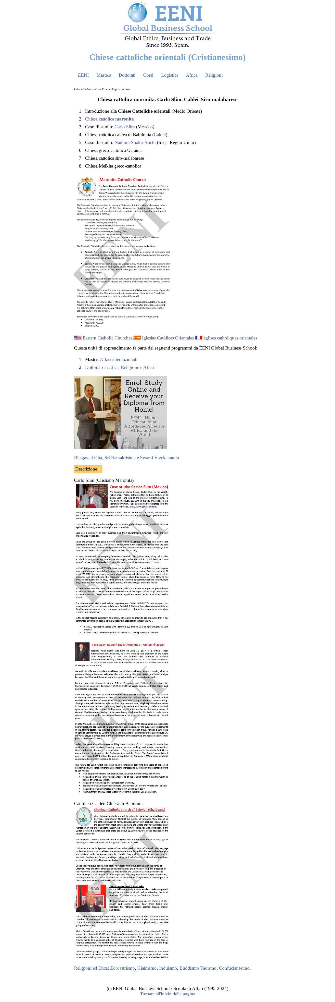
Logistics (169, 75)
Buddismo (189, 968)
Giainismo (147, 968)
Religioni (214, 75)
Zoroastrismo (122, 968)
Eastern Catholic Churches (107, 337)
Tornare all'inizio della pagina (167, 993)
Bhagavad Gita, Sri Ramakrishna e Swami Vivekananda (126, 457)
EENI (83, 75)
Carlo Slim (125, 126)
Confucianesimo (234, 968)
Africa (191, 75)
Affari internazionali (118, 359)
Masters (104, 75)
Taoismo (208, 968)
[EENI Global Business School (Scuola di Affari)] (167, 47)
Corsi (148, 75)
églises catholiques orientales (230, 337)
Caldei (160, 134)
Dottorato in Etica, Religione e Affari (119, 367)
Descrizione (86, 468)
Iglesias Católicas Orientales (168, 337)
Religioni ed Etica (91, 968)
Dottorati (127, 75)
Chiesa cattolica (109, 118)
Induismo (168, 968)
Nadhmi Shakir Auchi (135, 142)
